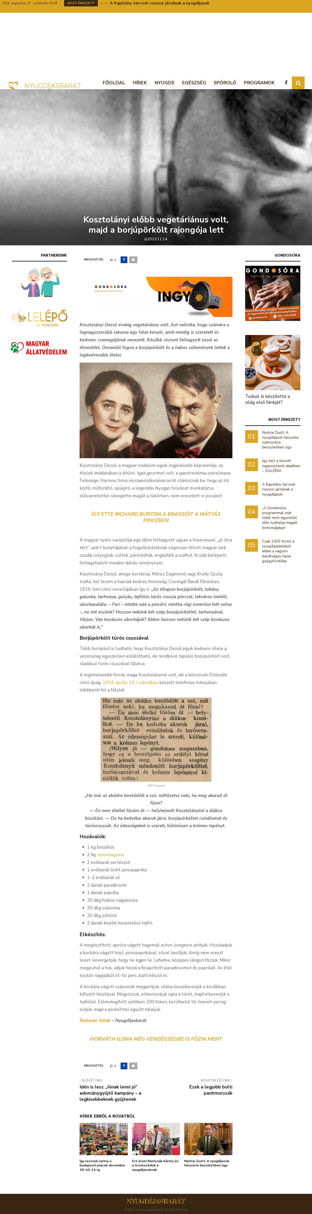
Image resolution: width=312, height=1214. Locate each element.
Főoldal (114, 83)
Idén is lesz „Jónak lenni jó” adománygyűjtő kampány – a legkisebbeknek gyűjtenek (110, 1093)
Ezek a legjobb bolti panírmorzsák (210, 1090)
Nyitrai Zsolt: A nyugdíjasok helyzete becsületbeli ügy (206, 1163)
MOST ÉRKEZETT (284, 419)
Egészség (194, 83)
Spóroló (225, 83)
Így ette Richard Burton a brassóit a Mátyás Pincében (156, 517)
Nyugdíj (164, 83)
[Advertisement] (156, 44)
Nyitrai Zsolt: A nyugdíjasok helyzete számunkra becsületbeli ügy (280, 440)
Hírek (140, 83)
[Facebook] (287, 82)
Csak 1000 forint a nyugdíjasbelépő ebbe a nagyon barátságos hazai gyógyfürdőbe (278, 551)
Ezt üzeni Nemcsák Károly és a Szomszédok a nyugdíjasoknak (155, 1165)
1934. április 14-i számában (130, 682)
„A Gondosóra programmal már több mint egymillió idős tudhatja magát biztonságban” (279, 517)
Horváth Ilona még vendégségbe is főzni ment (156, 1039)
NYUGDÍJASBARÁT (156, 1201)
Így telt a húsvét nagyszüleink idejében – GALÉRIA (281, 465)
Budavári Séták (95, 1020)
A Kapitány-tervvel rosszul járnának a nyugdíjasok (159, 3)
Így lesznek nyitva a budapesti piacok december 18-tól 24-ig (102, 1165)
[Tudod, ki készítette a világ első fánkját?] (272, 362)
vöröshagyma (110, 855)
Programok (259, 83)
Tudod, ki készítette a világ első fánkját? (267, 399)
